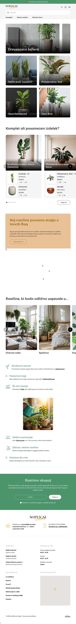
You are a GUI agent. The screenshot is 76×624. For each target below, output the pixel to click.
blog (22, 389)
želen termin (20, 440)
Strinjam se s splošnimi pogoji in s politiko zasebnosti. (39, 503)
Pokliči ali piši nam (49, 379)
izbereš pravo (60, 369)
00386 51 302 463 (11, 556)
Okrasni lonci (37, 17)
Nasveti (8, 581)
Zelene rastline (22, 17)
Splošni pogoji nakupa (13, 588)
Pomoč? (8, 584)
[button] (6, 166)
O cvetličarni (10, 577)
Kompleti (9, 17)
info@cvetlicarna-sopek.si (14, 562)
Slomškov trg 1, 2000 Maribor (58, 527)
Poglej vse (64, 202)
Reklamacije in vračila (13, 592)
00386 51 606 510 (11, 550)
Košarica (8, 599)
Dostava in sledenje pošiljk (14, 595)
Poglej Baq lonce (18, 242)
